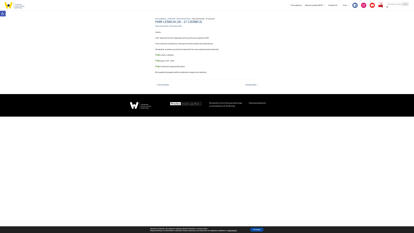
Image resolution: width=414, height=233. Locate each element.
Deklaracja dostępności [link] (257, 103)
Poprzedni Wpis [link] (162, 85)
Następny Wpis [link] (252, 85)
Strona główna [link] (296, 5)
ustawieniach (232, 231)
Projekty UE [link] (332, 5)
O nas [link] (345, 5)
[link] (3, 13)
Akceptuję (256, 230)
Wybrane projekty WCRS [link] (314, 5)
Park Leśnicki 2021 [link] (162, 26)
